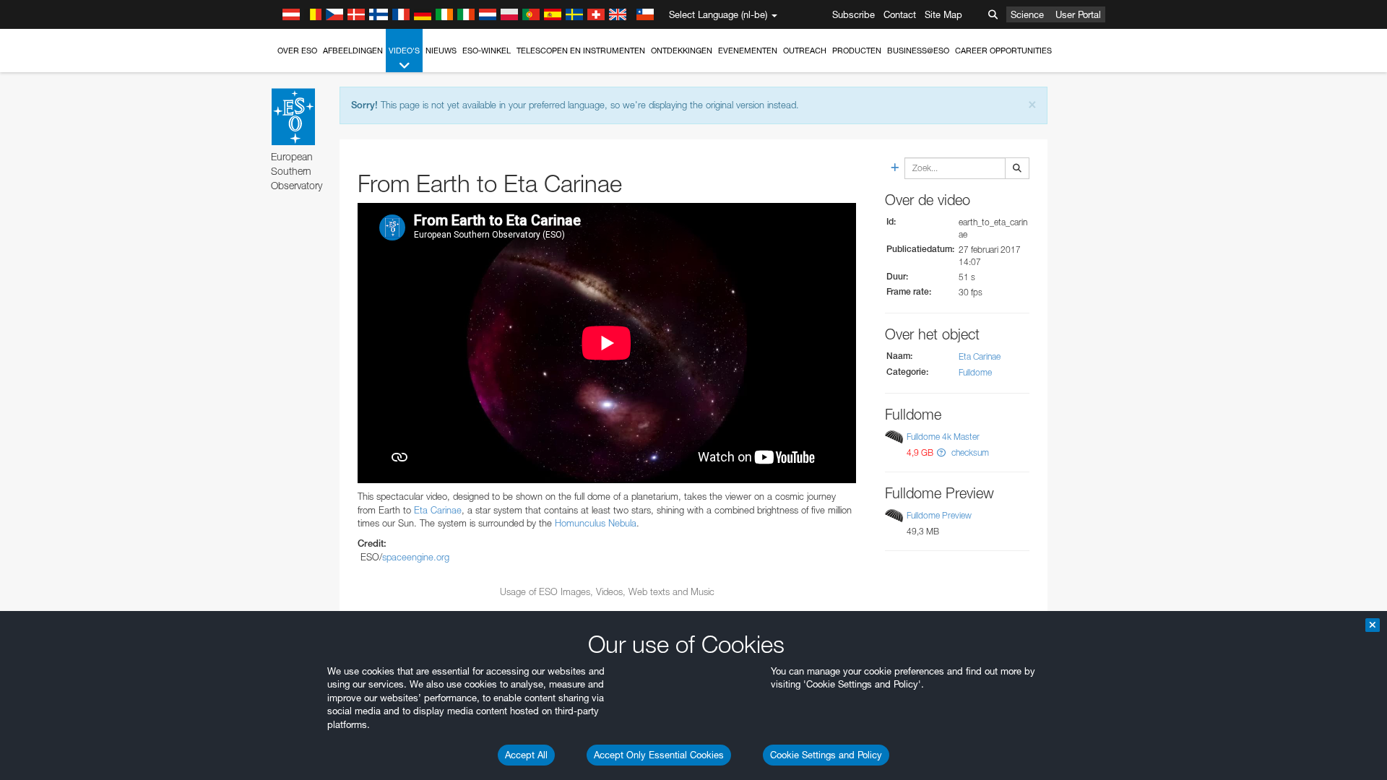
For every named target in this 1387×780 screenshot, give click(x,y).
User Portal (1078, 14)
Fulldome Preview (939, 515)
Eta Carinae (438, 510)
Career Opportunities (1003, 51)
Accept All (526, 754)
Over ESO (297, 51)
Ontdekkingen (681, 51)
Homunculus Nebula (595, 523)
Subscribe (853, 14)
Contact (899, 14)
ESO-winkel (486, 51)
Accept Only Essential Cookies (659, 754)
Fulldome (975, 372)
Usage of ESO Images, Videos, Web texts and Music (607, 591)
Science (1027, 14)
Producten (856, 51)
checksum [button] (969, 452)
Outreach (804, 51)
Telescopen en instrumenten (581, 51)
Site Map (943, 14)
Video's (404, 51)
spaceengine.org (415, 557)
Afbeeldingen (353, 51)
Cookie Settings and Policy (826, 754)
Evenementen (747, 51)
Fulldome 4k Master (943, 436)
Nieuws (441, 51)
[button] (941, 452)
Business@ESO (918, 51)
